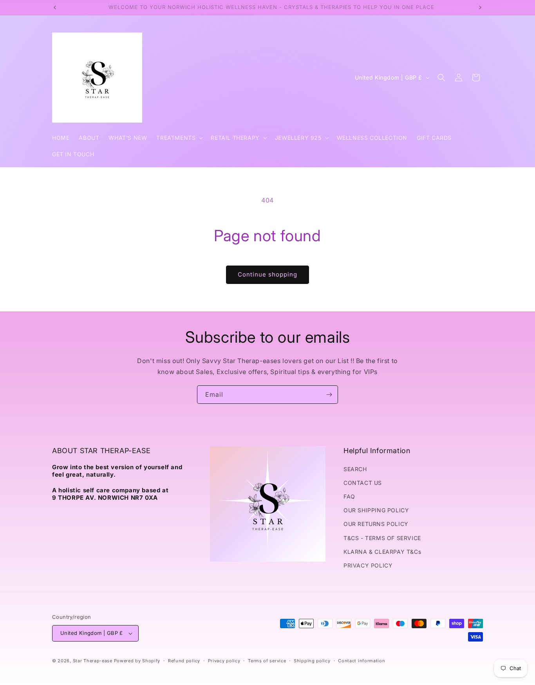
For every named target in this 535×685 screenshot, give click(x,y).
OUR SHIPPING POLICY (376, 510)
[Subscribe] (329, 394)
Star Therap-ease (92, 660)
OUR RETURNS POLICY (375, 524)
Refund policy (184, 660)
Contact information (361, 660)
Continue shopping (267, 274)
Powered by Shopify (137, 660)
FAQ (349, 496)
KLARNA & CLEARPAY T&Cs (382, 551)
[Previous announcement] (54, 7)
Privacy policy (224, 660)
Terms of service (267, 660)
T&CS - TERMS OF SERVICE (382, 538)
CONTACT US (362, 482)
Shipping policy (312, 660)
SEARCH (355, 469)
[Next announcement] (480, 7)
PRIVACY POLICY (367, 565)
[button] (179, 138)
